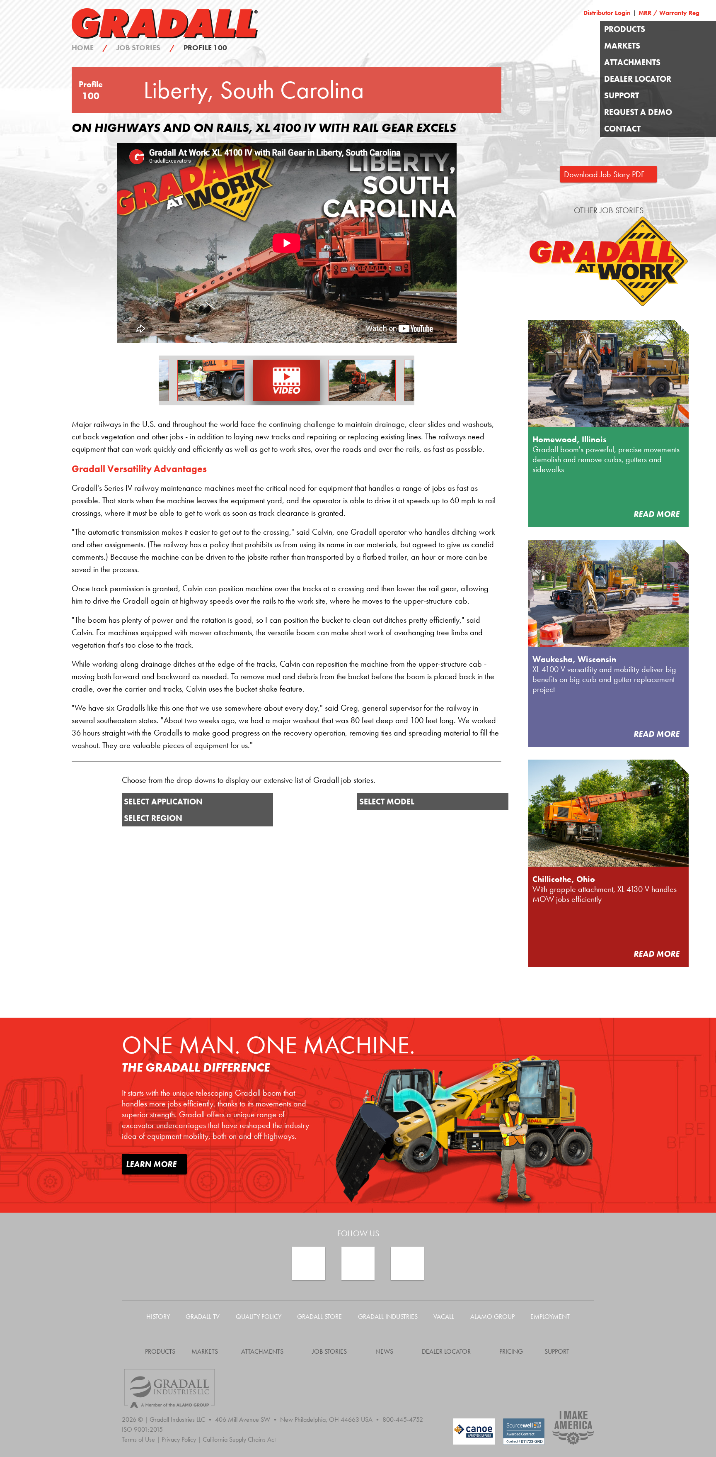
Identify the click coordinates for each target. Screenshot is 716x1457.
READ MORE (658, 514)
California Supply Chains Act (239, 1439)
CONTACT (622, 128)
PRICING (511, 1351)
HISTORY (158, 1316)
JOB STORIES (145, 47)
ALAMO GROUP (492, 1316)
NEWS (384, 1351)
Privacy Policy (181, 1439)
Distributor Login (607, 13)
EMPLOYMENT (550, 1316)
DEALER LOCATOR (637, 78)
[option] (286, 380)
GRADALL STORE (319, 1316)
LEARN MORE (152, 1164)
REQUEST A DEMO (638, 112)
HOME (90, 47)
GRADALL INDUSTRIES (388, 1316)
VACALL (443, 1316)
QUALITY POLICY (258, 1316)
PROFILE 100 (205, 47)
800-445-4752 (402, 1419)
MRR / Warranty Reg (669, 13)
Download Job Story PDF (606, 174)
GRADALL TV (203, 1316)
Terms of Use (141, 1439)
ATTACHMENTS (632, 62)
